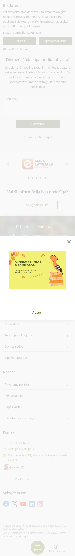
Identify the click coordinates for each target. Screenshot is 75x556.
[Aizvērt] (69, 241)
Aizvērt (37, 313)
